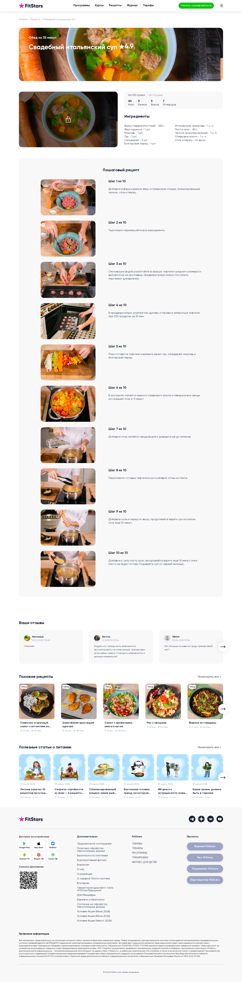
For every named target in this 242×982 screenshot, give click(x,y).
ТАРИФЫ (137, 844)
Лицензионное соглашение (94, 844)
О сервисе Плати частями (93, 878)
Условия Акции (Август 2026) (94, 920)
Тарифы (148, 5)
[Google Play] (24, 845)
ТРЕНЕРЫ (137, 848)
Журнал (132, 5)
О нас (80, 869)
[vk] (210, 819)
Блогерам (83, 883)
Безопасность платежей (92, 855)
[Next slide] (223, 647)
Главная (23, 19)
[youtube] (219, 819)
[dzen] (201, 819)
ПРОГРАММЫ (139, 853)
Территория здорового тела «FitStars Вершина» (95, 889)
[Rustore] (53, 845)
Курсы (99, 5)
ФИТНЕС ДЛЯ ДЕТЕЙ (144, 862)
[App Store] (39, 845)
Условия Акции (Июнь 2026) (93, 911)
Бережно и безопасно (91, 899)
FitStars (137, 836)
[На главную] (31, 5)
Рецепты (115, 5)
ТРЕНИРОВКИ (140, 857)
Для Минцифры (86, 895)
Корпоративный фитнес (92, 860)
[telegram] (192, 819)
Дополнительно (87, 836)
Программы (81, 5)
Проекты (192, 836)
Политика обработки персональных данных (91, 849)
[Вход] (221, 6)
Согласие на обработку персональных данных (92, 905)
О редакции (84, 874)
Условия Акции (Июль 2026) (93, 916)
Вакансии (83, 865)
